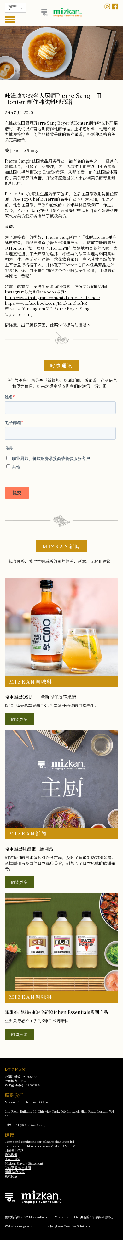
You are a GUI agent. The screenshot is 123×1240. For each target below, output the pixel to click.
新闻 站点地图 (15, 1172)
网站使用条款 (14, 1150)
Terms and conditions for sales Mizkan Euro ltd (39, 1141)
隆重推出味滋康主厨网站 (29, 849)
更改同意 (11, 1176)
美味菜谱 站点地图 (18, 1167)
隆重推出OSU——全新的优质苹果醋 (40, 697)
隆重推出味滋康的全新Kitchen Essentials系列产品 (56, 1012)
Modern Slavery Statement (24, 1163)
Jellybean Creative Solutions (70, 1226)
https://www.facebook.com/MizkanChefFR (46, 303)
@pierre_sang (18, 314)
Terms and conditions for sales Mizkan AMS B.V (40, 1146)
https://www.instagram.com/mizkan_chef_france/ (52, 297)
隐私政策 (11, 1155)
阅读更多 (19, 719)
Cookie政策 (12, 1159)
